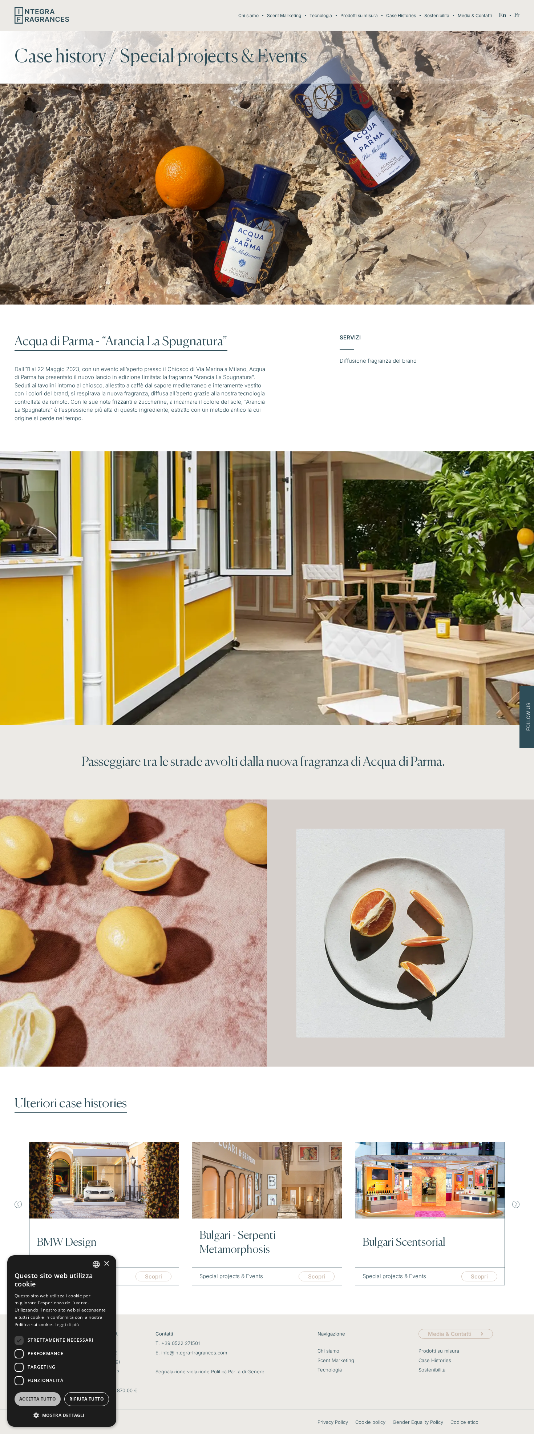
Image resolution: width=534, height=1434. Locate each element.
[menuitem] (502, 15)
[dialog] (61, 1341)
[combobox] (96, 1264)
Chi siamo (248, 15)
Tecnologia (321, 15)
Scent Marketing (284, 15)
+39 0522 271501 (180, 1343)
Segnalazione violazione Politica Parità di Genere (209, 1371)
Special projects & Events (213, 57)
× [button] (106, 1263)
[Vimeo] (528, 739)
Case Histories (401, 15)
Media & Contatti (475, 15)
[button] (18, 1204)
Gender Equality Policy (418, 1422)
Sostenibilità (436, 15)
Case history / (65, 57)
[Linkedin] (528, 717)
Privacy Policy (332, 1422)
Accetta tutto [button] (37, 1399)
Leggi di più (66, 1324)
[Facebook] (528, 706)
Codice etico (464, 1422)
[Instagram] (528, 695)
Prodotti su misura (359, 15)
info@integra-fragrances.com (194, 1353)
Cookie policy (370, 1422)
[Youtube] (528, 728)
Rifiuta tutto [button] (86, 1399)
